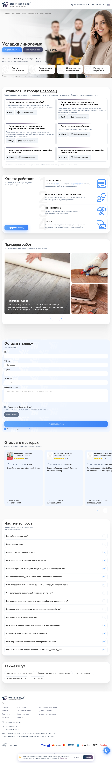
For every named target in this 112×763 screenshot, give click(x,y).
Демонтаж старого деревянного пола (54, 673)
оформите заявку (76, 184)
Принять (88, 757)
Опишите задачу (11, 387)
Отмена (76, 757)
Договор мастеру (45, 711)
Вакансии (5, 717)
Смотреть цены (33, 50)
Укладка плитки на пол (16, 678)
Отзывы (5, 707)
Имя (6, 352)
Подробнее (63, 758)
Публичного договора (84, 76)
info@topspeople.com (13, 722)
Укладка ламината (84, 673)
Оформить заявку (16, 228)
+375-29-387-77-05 (12, 726)
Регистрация (21, 707)
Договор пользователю (47, 714)
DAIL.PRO (13, 745)
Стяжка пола (37, 678)
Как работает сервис (24, 711)
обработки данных (33, 429)
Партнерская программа (48, 707)
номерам (56, 184)
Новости (5, 711)
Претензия (6, 714)
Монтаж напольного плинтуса (19, 673)
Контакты (20, 717)
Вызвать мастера (12, 50)
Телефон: (8, 378)
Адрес (7, 369)
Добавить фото (12, 414)
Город (7, 361)
